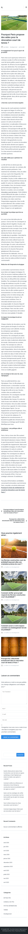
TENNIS (6, 910)
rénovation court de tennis (9, 192)
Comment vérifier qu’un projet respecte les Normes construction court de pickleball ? (13, 595)
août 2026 (6, 842)
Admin (6, 47)
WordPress (23, 930)
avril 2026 (6, 850)
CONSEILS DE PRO (9, 902)
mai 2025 (6, 878)
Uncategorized (13, 47)
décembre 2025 (8, 862)
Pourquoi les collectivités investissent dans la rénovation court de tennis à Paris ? (12, 660)
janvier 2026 (7, 858)
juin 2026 (6, 846)
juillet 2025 (7, 874)
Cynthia (7, 567)
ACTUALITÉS (7, 898)
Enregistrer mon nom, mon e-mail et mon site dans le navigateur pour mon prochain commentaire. (14, 729)
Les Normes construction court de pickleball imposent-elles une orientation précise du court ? (13, 562)
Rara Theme (12, 930)
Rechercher (20, 755)
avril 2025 (6, 882)
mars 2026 (6, 854)
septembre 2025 (8, 866)
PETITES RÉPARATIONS (10, 906)
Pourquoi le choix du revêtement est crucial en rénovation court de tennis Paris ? (13, 490)
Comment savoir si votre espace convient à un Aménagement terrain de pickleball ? (13, 628)
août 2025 (6, 870)
